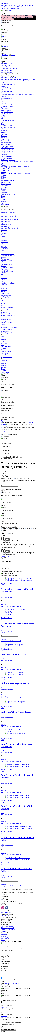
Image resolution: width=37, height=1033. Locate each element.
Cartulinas (4, 120)
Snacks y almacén (6, 182)
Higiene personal (6, 203)
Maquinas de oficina (7, 112)
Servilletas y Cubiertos (7, 180)
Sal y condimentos (25, 173)
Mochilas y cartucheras (8, 125)
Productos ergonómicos (8, 160)
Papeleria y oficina (20, 5)
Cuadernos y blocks (7, 105)
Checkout (4, 1016)
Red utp (10, 148)
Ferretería (3, 165)
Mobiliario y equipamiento (9, 7)
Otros (2, 93)
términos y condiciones (12, 983)
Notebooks (4, 132)
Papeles (3, 196)
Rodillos (31, 94)
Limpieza (3, 199)
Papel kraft (4, 117)
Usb (6, 148)
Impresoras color (9, 81)
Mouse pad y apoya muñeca (20, 161)
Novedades (9, 8)
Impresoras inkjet (6, 223)
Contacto (16, 8)
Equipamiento (5, 168)
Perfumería (4, 192)
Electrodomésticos (6, 156)
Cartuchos (4, 82)
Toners (3, 86)
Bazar (2, 179)
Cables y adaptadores (7, 146)
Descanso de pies (6, 161)
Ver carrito (4, 1007)
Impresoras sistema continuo (9, 79)
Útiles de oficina (6, 108)
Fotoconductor (5, 96)
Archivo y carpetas (6, 98)
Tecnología (29, 5)
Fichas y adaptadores (23, 167)
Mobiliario (4, 153)
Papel (2, 122)
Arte (2, 118)
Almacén (3, 172)
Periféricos (4, 136)
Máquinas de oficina (7, 113)
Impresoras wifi (19, 81)
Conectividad (5, 139)
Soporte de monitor (6, 322)
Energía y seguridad (7, 149)
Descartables (4, 185)
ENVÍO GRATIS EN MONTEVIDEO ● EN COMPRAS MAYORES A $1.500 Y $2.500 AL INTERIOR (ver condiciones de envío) (18, 17)
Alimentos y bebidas (23, 7)
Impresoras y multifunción (8, 77)
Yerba (18, 173)
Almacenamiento (6, 142)
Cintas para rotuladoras (22, 94)
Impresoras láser (23, 79)
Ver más (26, 81)
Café (8, 173)
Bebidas (3, 175)
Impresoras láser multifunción (9, 228)
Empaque (3, 115)
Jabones (14, 194)
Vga (14, 148)
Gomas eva (10, 120)
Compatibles (11, 84)
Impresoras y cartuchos (8, 5)
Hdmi (3, 148)
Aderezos (4, 173)
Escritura (3, 101)
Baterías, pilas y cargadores (9, 167)
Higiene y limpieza (6, 357)
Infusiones (13, 173)
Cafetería (3, 189)
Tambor (3, 89)
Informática (4, 129)
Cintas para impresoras (8, 94)
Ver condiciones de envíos (8, 556)
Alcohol (3, 194)
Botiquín (9, 194)
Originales (4, 84)
